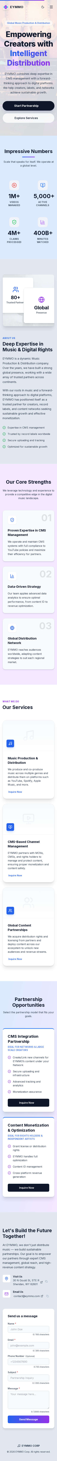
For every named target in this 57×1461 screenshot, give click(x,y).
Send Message (28, 1419)
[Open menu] (51, 7)
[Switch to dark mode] (43, 7)
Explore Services (26, 118)
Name (18, 1323)
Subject (18, 1372)
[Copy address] (46, 1281)
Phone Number (21, 1356)
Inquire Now (15, 791)
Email (17, 1339)
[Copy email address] (47, 1296)
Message (19, 1388)
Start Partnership (26, 105)
